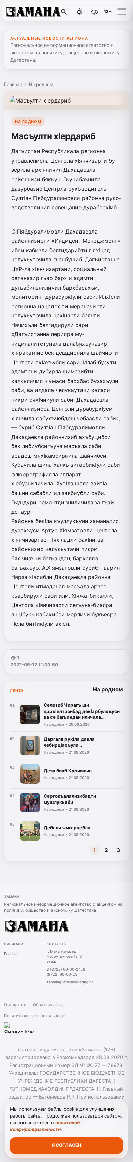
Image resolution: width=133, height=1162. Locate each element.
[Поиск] (64, 11)
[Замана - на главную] (33, 12)
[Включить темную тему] (79, 11)
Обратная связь (48, 1004)
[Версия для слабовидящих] (94, 12)
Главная (13, 84)
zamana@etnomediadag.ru (70, 982)
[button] (121, 11)
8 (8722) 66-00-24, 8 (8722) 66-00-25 (66, 972)
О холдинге (15, 1004)
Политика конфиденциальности (35, 1015)
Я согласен (66, 1145)
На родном (41, 84)
